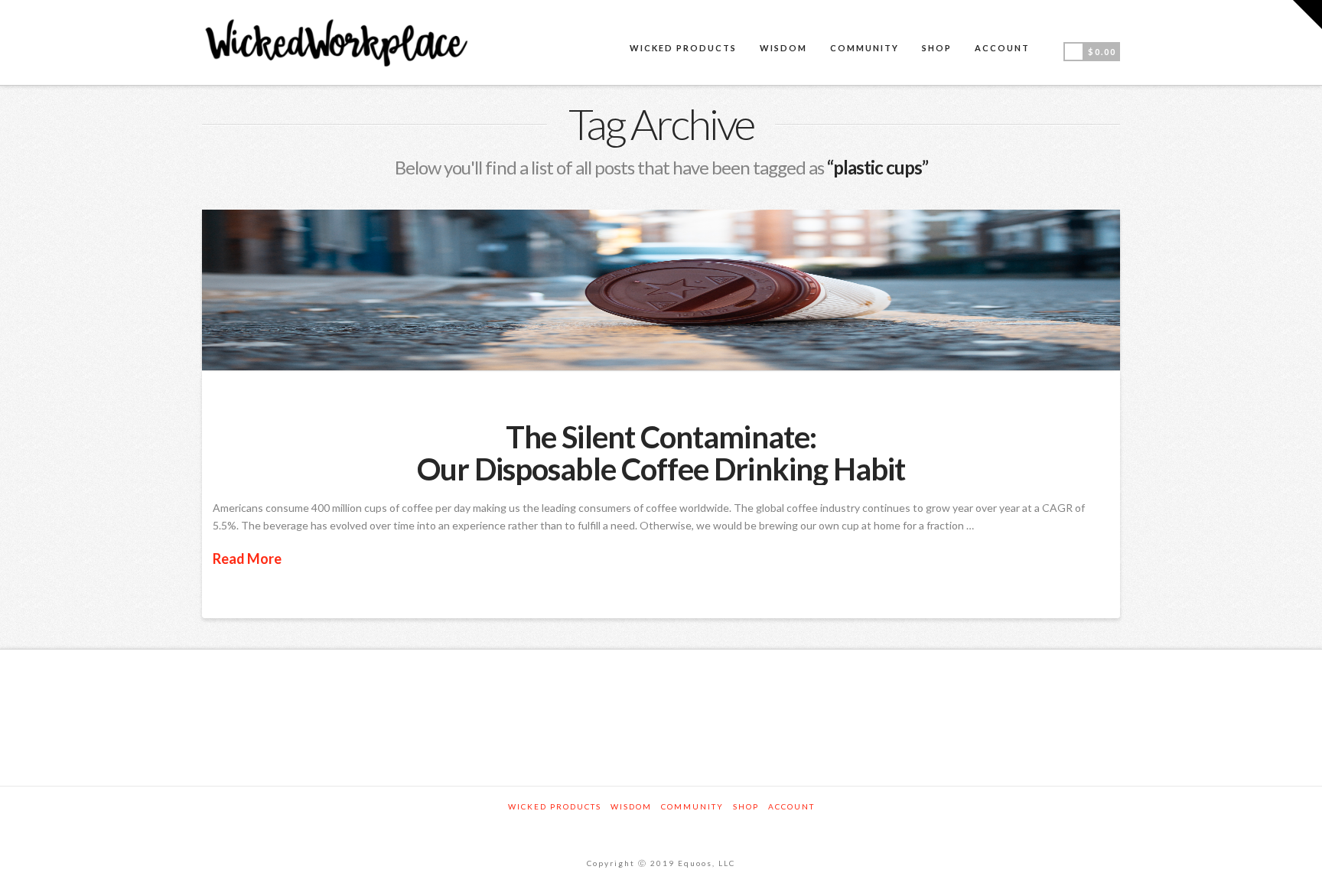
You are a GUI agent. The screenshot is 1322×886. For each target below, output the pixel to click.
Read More (247, 558)
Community (692, 806)
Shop (746, 806)
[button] (1307, 14)
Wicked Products (554, 806)
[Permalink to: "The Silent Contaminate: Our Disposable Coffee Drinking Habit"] (661, 290)
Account (791, 806)
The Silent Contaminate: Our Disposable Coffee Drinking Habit (661, 453)
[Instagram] (661, 827)
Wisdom (631, 806)
